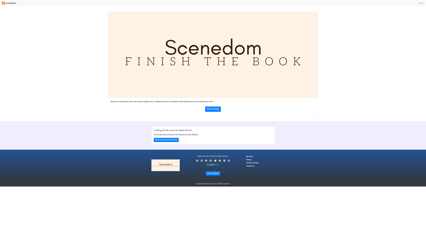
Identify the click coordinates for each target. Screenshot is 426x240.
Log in (421, 3)
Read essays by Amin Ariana (166, 140)
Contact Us (250, 166)
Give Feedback (213, 173)
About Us (249, 156)
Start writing (213, 109)
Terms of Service (252, 163)
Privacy (248, 160)
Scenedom (10, 3)
